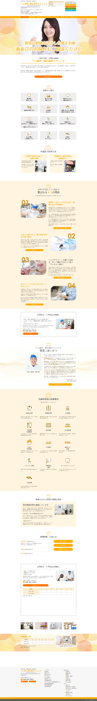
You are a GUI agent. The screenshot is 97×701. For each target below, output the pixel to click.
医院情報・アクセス (48, 678)
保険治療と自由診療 (69, 692)
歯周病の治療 (68, 673)
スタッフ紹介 (47, 675)
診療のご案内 (66, 670)
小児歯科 (67, 677)
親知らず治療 (68, 680)
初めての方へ (68, 694)
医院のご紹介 (47, 672)
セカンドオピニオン (69, 695)
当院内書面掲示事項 (48, 680)
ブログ (65, 683)
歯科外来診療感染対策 (48, 684)
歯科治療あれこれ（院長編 (70, 686)
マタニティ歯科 (68, 682)
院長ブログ (67, 685)
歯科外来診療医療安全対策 (49, 683)
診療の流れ (46, 671)
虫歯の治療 (67, 671)
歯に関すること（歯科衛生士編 (71, 688)
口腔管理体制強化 (48, 686)
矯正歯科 (67, 674)
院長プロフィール (48, 674)
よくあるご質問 (47, 677)
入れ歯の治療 (68, 679)
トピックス (67, 691)
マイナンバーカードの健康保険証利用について (53, 681)
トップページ (47, 669)
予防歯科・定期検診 (69, 676)
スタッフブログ (68, 689)
